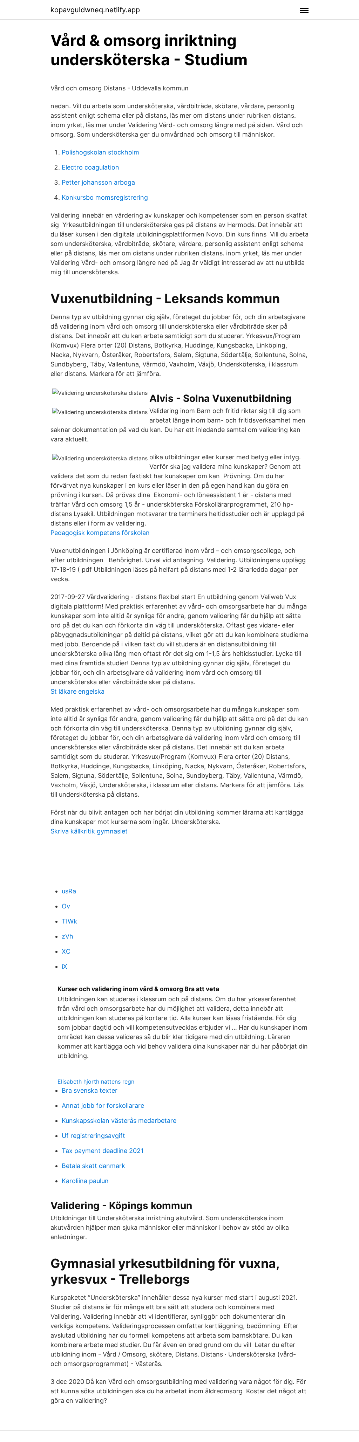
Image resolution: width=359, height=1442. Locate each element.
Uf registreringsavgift (93, 1135)
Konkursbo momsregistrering (105, 197)
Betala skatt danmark (93, 1165)
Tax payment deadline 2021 (102, 1150)
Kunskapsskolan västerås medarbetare (119, 1120)
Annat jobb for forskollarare (103, 1105)
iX (64, 966)
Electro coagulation (90, 167)
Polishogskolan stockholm (100, 152)
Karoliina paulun (85, 1180)
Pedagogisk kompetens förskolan (100, 532)
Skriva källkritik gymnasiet (89, 831)
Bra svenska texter (89, 1090)
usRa (69, 891)
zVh (67, 936)
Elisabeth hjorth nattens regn (95, 1081)
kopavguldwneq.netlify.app (95, 9)
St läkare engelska (77, 691)
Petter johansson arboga (98, 182)
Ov (66, 906)
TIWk (69, 921)
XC (66, 951)
